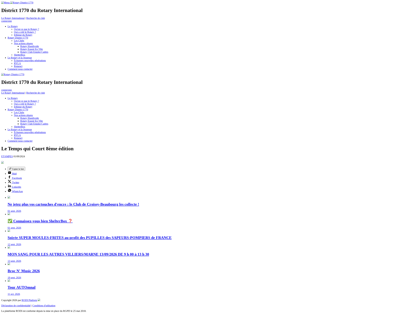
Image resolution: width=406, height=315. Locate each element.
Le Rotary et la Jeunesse (20, 57)
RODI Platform (29, 300)
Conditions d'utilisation (43, 305)
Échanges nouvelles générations (30, 60)
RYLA (17, 63)
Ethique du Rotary (23, 35)
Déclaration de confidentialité (16, 305)
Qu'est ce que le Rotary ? (26, 29)
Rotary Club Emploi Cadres (34, 52)
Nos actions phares (23, 43)
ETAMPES (7, 156)
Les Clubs (19, 40)
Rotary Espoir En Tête (31, 49)
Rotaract (18, 66)
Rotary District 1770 (18, 37)
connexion (6, 21)
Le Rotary (13, 26)
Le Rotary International (13, 18)
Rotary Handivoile (29, 46)
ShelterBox (19, 54)
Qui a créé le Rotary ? (25, 32)
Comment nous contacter (20, 69)
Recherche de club (35, 18)
